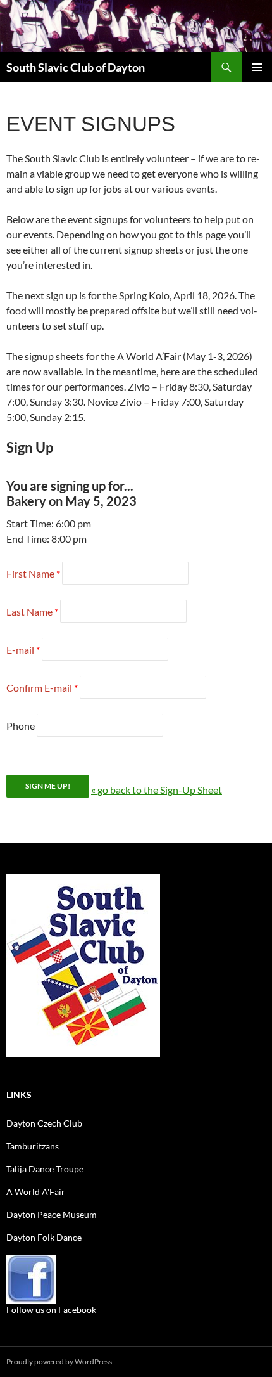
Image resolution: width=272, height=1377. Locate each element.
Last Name (29, 611)
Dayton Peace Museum (51, 1214)
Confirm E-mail (39, 688)
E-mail (20, 649)
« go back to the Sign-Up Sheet (156, 790)
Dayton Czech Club (44, 1123)
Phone (20, 726)
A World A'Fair (35, 1191)
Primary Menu (257, 67)
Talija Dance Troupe (44, 1168)
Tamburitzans (32, 1146)
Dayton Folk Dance (44, 1237)
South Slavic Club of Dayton (75, 67)
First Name (30, 573)
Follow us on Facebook (51, 1309)
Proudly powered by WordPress (59, 1361)
